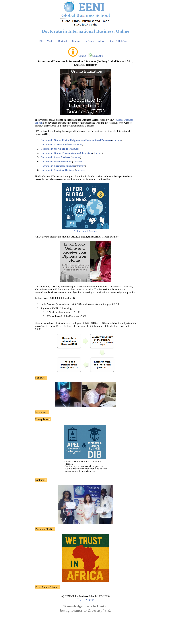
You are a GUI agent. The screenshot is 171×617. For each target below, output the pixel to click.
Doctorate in (76, 140)
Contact (82, 55)
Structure (39, 377)
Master (50, 41)
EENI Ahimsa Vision (46, 587)
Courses (76, 41)
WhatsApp (97, 55)
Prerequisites (41, 419)
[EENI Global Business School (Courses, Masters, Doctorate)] (86, 25)
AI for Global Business (85, 231)
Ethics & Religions (118, 41)
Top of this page (85, 599)
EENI (40, 41)
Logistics (89, 41)
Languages (40, 412)
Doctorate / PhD (43, 529)
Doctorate (63, 41)
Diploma (39, 479)
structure (116, 140)
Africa (101, 41)
